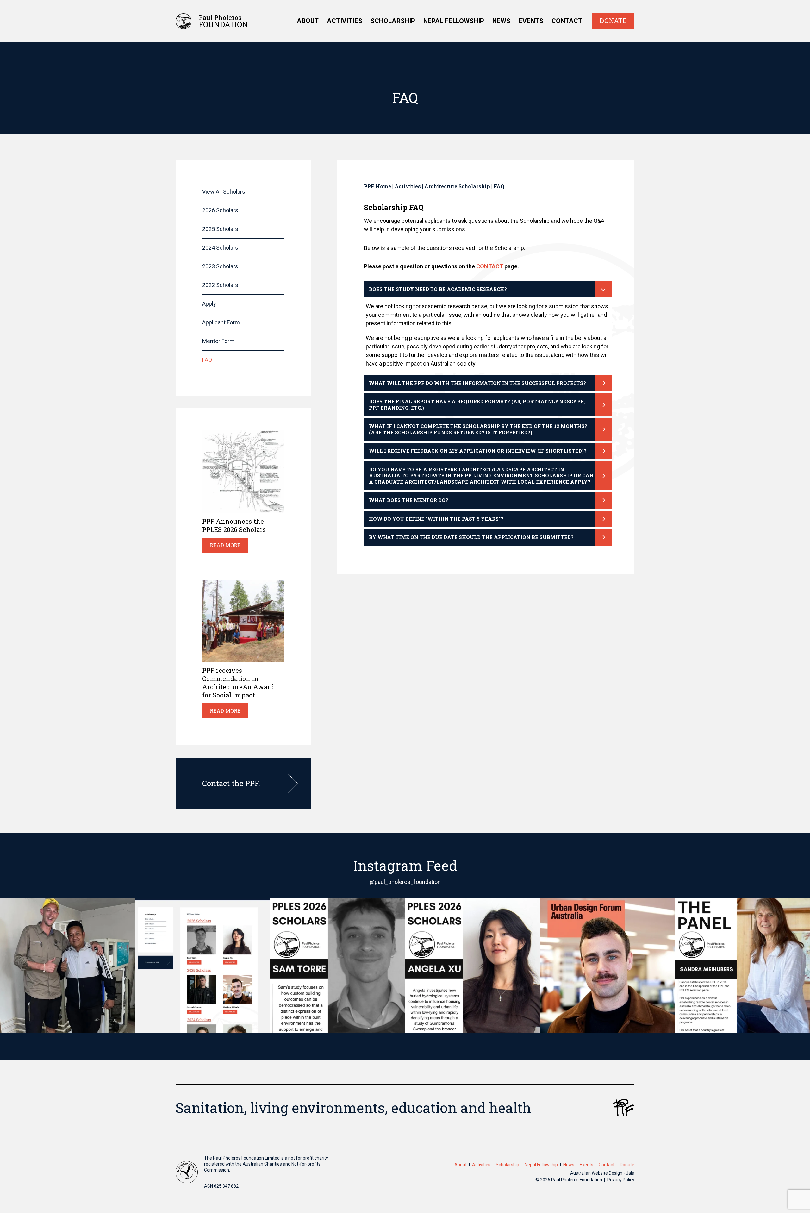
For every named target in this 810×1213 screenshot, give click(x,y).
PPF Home (377, 186)
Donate (613, 20)
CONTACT (489, 266)
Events (531, 21)
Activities (344, 21)
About (308, 21)
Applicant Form (221, 322)
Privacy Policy (620, 1179)
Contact (566, 21)
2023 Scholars (220, 266)
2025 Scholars (220, 229)
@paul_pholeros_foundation (405, 881)
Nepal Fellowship (453, 21)
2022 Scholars (220, 285)
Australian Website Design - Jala (602, 1173)
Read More (225, 545)
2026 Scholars (220, 210)
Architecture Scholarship (457, 186)
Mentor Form (218, 341)
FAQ (207, 359)
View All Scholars (223, 191)
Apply (209, 303)
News (501, 21)
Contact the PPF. (231, 783)
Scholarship (393, 21)
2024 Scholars (220, 247)
